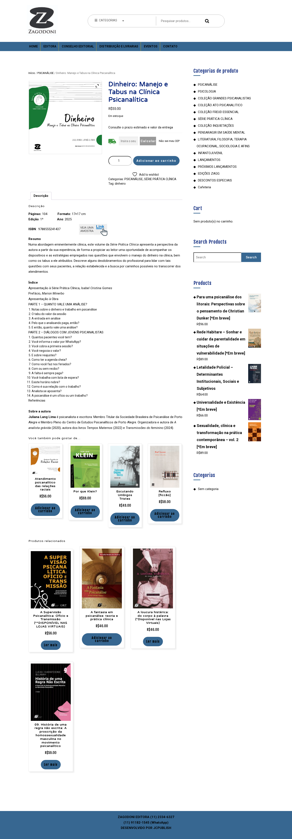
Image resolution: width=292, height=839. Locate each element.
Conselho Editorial (78, 46)
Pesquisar (206, 21)
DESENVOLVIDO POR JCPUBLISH (146, 828)
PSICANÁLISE (45, 73)
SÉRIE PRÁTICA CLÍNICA (160, 179)
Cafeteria (204, 187)
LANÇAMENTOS (209, 160)
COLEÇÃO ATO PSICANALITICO (220, 105)
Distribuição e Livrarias (118, 46)
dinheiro (120, 183)
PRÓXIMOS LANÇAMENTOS (217, 167)
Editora (49, 46)
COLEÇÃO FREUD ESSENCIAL (218, 112)
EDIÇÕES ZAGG (209, 173)
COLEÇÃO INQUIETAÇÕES (216, 126)
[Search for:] (217, 257)
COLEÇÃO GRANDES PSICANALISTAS (224, 98)
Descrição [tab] (41, 195)
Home (33, 46)
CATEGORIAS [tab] (108, 20)
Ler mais (51, 645)
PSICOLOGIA (207, 91)
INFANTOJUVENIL (210, 153)
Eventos (151, 46)
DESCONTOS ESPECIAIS (215, 180)
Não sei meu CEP (169, 141)
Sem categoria (208, 489)
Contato (170, 46)
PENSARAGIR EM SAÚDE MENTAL (221, 132)
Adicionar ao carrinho (156, 160)
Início (31, 73)
